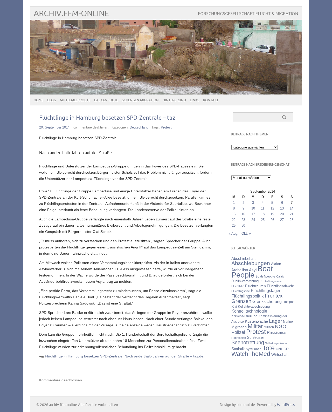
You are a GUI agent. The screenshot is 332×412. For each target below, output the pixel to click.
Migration (239, 327)
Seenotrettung (247, 342)
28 (291, 220)
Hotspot (288, 302)
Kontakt (210, 100)
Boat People (252, 271)
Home (38, 100)
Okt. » (246, 233)
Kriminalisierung (244, 316)
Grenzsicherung (267, 301)
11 (262, 208)
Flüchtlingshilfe (240, 291)
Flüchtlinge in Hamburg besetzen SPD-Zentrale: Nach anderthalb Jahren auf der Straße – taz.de (124, 356)
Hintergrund (174, 100)
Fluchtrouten (255, 286)
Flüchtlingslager (265, 290)
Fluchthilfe (237, 286)
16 (243, 214)
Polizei (238, 332)
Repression (238, 337)
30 (243, 225)
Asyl (253, 270)
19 (272, 214)
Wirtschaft (279, 355)
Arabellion (239, 270)
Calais (280, 276)
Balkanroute (106, 100)
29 (234, 225)
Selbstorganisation (276, 343)
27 (282, 220)
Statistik (238, 349)
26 (272, 220)
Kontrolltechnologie (249, 311)
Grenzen (241, 301)
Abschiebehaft (243, 258)
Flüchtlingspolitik (247, 296)
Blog (51, 100)
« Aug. (233, 233)
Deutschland (139, 127)
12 (272, 208)
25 (263, 220)
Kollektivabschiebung (254, 306)
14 (291, 208)
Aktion (276, 264)
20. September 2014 (54, 127)
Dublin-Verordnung (245, 281)
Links (194, 100)
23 (243, 220)
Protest (166, 127)
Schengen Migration (140, 100)
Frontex (273, 296)
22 (234, 220)
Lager (275, 321)
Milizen (269, 327)
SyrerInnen (253, 349)
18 (263, 214)
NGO (280, 326)
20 (282, 214)
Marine (288, 321)
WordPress (286, 405)
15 (234, 214)
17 (253, 214)
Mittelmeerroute (75, 100)
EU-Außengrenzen (271, 281)
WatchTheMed (250, 353)
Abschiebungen (250, 263)
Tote (268, 348)
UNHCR (282, 349)
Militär (255, 326)
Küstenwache (256, 321)
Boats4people (265, 276)
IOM (234, 306)
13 (282, 208)
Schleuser (255, 337)
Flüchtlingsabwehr (280, 286)
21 (291, 214)
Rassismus (276, 332)
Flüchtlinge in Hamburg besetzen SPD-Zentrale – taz (107, 118)
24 (253, 220)
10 (253, 208)
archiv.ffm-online (71, 14)
